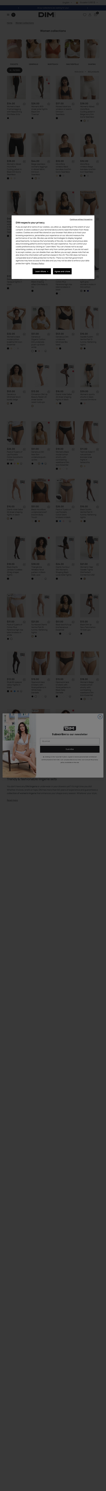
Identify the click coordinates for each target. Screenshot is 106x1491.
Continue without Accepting (81, 219)
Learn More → (41, 271)
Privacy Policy (37, 263)
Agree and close (62, 271)
